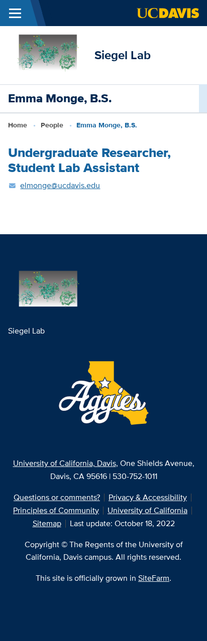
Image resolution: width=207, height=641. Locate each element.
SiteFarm (153, 578)
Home (17, 125)
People (52, 125)
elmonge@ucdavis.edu (60, 185)
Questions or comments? (57, 497)
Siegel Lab (122, 55)
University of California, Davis (64, 463)
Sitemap (47, 523)
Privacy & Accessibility (148, 497)
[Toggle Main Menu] (15, 13)
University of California (147, 510)
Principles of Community (56, 510)
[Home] (47, 54)
